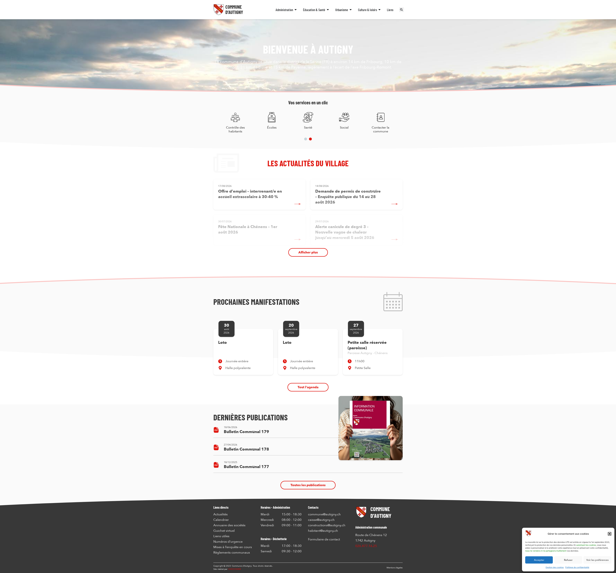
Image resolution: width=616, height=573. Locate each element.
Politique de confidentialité (577, 567)
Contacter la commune (380, 129)
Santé (308, 127)
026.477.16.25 (366, 546)
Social (344, 127)
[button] (609, 533)
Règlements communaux (231, 553)
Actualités (220, 514)
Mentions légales (395, 567)
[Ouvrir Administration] (295, 9)
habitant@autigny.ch (323, 531)
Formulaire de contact (324, 539)
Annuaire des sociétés (229, 525)
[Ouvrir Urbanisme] (350, 9)
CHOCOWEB (234, 569)
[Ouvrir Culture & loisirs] (379, 9)
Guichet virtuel (224, 531)
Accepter (539, 560)
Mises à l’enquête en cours (232, 547)
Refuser (568, 560)
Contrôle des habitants (235, 129)
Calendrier (221, 520)
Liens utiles (221, 536)
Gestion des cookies (555, 567)
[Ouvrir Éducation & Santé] (327, 9)
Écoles (271, 127)
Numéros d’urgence (228, 542)
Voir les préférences (597, 560)
